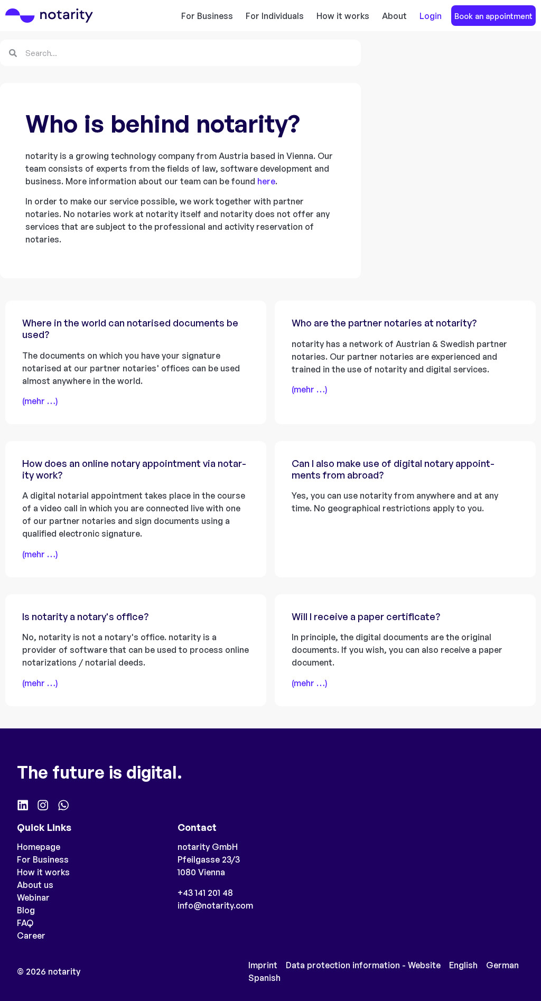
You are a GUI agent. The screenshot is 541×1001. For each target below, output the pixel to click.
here (266, 181)
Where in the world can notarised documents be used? (130, 328)
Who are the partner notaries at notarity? (384, 323)
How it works (342, 16)
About (394, 16)
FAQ (25, 923)
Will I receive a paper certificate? (366, 616)
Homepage (38, 846)
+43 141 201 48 (205, 892)
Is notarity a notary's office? (85, 616)
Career (31, 935)
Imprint (262, 965)
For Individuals (275, 16)
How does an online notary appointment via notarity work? (134, 469)
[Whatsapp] (63, 805)
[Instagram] (43, 805)
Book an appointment (493, 16)
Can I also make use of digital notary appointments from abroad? (393, 469)
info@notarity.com (215, 905)
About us (35, 885)
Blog (26, 910)
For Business (207, 16)
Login (430, 16)
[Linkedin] (23, 805)
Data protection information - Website (363, 965)
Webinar (33, 897)
